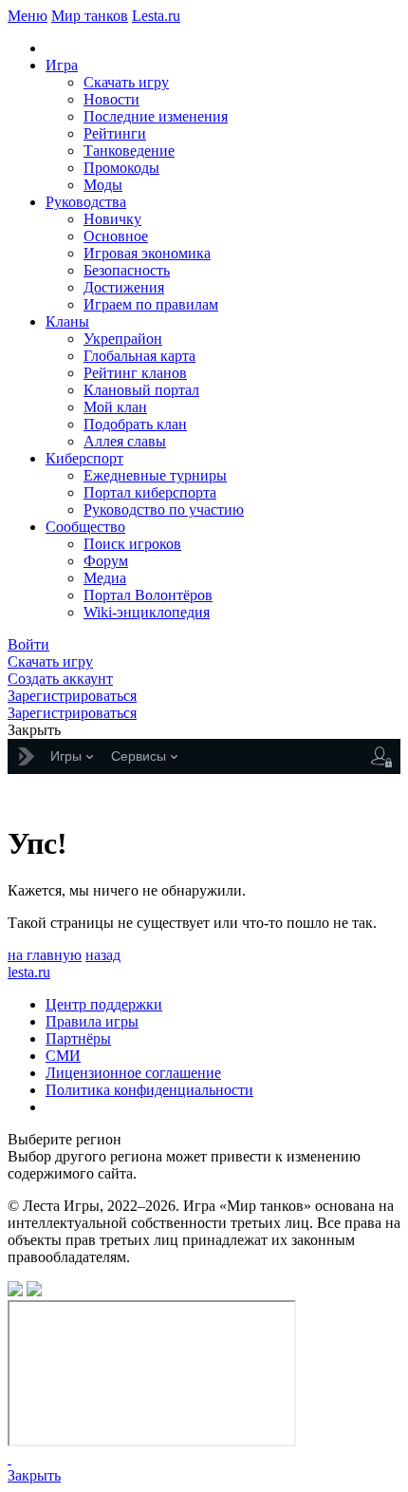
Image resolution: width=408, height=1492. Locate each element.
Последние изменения (155, 116)
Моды (102, 185)
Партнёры (78, 1038)
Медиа (104, 578)
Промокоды (121, 168)
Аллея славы (124, 441)
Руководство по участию (163, 509)
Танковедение (129, 150)
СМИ (63, 1056)
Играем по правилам (150, 304)
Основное (115, 236)
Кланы (67, 321)
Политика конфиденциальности (149, 1090)
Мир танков (89, 16)
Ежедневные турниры (155, 475)
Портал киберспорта (149, 492)
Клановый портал (141, 390)
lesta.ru (29, 972)
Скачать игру (126, 82)
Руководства (86, 202)
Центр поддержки (104, 1004)
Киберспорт (84, 458)
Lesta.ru (156, 16)
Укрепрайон (122, 339)
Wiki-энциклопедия (146, 612)
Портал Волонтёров (148, 595)
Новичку (112, 219)
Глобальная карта (139, 356)
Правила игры (92, 1021)
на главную (45, 955)
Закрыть (34, 1475)
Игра (62, 65)
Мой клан (115, 407)
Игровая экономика (147, 253)
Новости (111, 99)
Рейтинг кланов (135, 373)
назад (103, 955)
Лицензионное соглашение (133, 1073)
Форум (105, 561)
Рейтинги (114, 133)
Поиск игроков (132, 544)
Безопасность (126, 270)
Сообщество (85, 527)
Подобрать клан (135, 424)
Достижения (123, 287)
